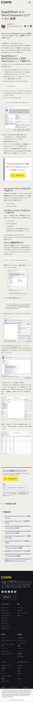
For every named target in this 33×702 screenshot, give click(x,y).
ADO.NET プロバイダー (6, 613)
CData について (21, 638)
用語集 (2, 678)
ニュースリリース (21, 640)
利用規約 (3, 687)
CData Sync (20, 607)
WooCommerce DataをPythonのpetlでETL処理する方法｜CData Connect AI (18, 560)
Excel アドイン (4, 623)
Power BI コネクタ (5, 626)
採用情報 (19, 653)
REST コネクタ (4, 621)
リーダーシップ (21, 648)
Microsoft (19, 673)
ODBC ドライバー (5, 607)
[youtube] (9, 592)
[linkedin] (2, 592)
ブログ (2, 671)
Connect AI (20, 610)
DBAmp (19, 615)
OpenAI (19, 678)
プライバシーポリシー (14, 687)
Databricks (20, 668)
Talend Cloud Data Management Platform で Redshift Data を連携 (18, 555)
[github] (12, 592)
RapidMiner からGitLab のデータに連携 (17, 551)
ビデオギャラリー (5, 681)
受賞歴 (19, 646)
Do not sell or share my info (16, 700)
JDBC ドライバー (5, 610)
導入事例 (3, 668)
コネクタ (3, 638)
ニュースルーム (21, 643)
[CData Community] (15, 592)
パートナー (4, 648)
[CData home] (7, 2)
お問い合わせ (7, 597)
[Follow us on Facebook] (25, 26)
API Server (4, 618)
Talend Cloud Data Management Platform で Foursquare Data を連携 (18, 547)
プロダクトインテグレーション (8, 641)
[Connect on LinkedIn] (31, 26)
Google (19, 671)
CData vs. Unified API (6, 654)
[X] (5, 592)
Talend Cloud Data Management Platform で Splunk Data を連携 (18, 532)
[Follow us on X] (28, 26)
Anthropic (19, 665)
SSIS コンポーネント (22, 613)
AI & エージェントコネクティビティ (8, 645)
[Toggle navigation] (29, 2)
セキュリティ (25, 687)
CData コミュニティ (6, 665)
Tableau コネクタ (5, 628)
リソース (3, 673)
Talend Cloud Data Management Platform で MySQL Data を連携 (18, 527)
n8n (18, 676)
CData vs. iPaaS (5, 651)
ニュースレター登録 (6, 676)
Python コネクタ (5, 615)
